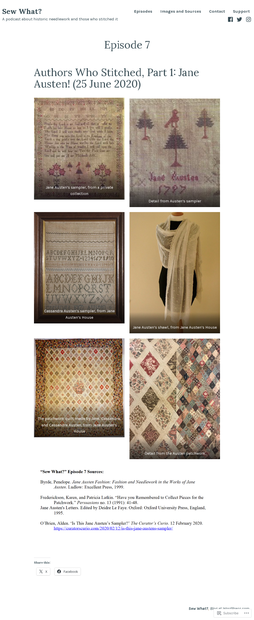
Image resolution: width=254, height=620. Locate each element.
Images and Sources (180, 11)
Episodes (143, 11)
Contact (217, 11)
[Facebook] (231, 19)
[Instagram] (248, 19)
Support (241, 11)
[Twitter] (239, 19)
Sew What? (22, 11)
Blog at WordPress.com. (230, 608)
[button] (79, 149)
